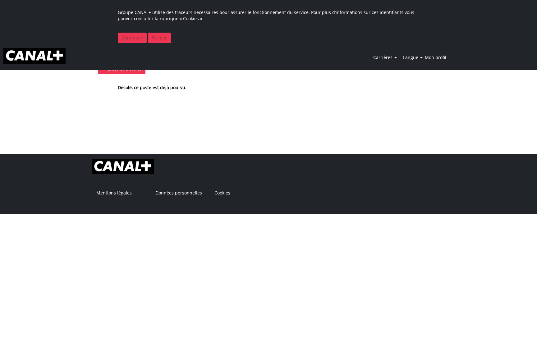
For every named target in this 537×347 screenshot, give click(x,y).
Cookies (222, 192)
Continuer (132, 38)
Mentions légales (114, 192)
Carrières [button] (383, 57)
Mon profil (435, 57)
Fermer (159, 38)
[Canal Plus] (34, 56)
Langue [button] (411, 57)
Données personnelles (178, 192)
